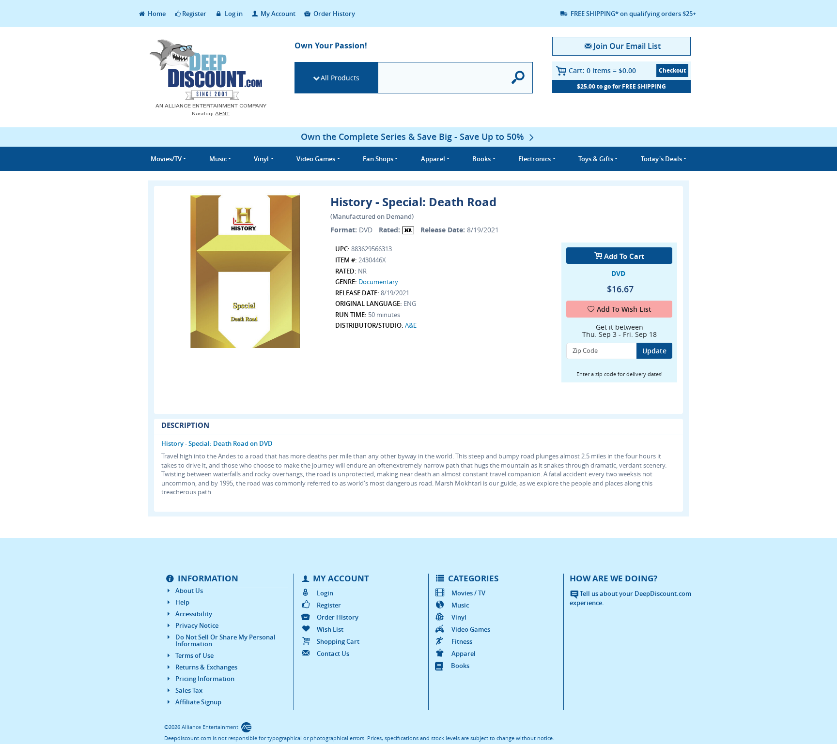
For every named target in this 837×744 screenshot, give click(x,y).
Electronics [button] (534, 158)
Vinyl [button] (261, 158)
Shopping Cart (338, 641)
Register (194, 13)
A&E (411, 325)
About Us (189, 590)
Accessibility (193, 613)
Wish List (330, 629)
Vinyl (458, 617)
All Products (340, 77)
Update (654, 350)
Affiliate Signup (198, 701)
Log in (233, 13)
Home (156, 13)
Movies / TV (468, 593)
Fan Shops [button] (378, 158)
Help (182, 602)
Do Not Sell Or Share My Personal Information (225, 640)
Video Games (470, 629)
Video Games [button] (315, 158)
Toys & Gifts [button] (595, 158)
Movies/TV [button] (166, 158)
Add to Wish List (624, 309)
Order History (333, 13)
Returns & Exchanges (206, 667)
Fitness (461, 641)
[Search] (518, 77)
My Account (277, 13)
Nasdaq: (211, 113)
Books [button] (481, 158)
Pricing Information (204, 678)
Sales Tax (188, 690)
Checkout (672, 70)
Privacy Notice (196, 625)
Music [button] (218, 158)
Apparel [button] (433, 158)
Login (325, 593)
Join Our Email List (626, 46)
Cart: (602, 70)
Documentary (378, 281)
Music (460, 605)
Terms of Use (194, 655)
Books (460, 665)
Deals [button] (661, 158)
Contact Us (333, 653)
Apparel (463, 653)
